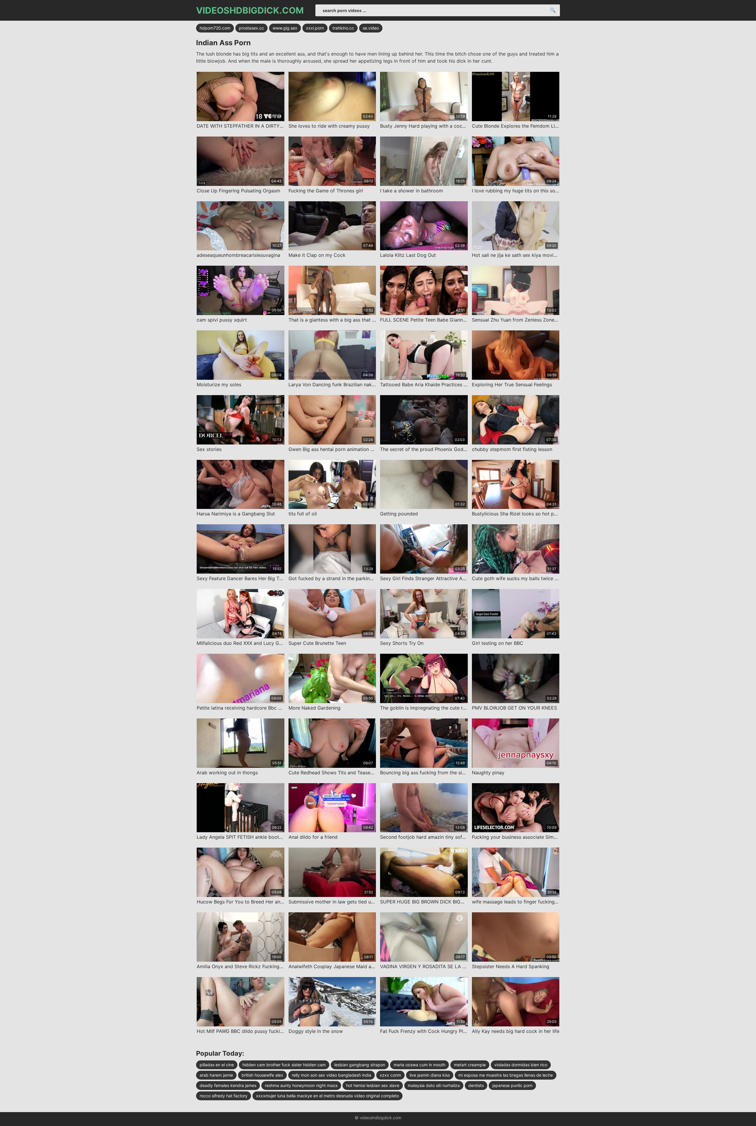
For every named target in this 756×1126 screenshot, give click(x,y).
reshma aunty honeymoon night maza (301, 1085)
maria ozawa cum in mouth (419, 1064)
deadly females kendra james (228, 1085)
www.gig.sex (285, 27)
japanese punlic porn (512, 1085)
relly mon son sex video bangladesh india (331, 1075)
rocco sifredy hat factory (223, 1095)
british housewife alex (262, 1075)
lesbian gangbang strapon (359, 1064)
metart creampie (470, 1064)
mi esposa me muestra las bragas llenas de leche (505, 1075)
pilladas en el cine (217, 1064)
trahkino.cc (343, 27)
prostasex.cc (251, 27)
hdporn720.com (215, 27)
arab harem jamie (216, 1075)
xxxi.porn (315, 27)
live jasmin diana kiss (430, 1075)
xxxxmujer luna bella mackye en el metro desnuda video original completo (327, 1095)
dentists (476, 1085)
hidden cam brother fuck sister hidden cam (284, 1064)
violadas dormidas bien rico (520, 1064)
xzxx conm (390, 1075)
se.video (371, 27)
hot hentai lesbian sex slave (372, 1085)
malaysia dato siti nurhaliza (434, 1085)
